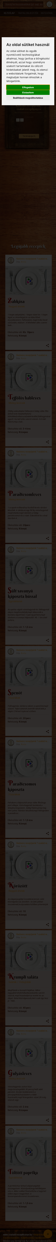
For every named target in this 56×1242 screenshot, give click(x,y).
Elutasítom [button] (28, 92)
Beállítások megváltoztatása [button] (28, 97)
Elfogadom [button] (28, 87)
